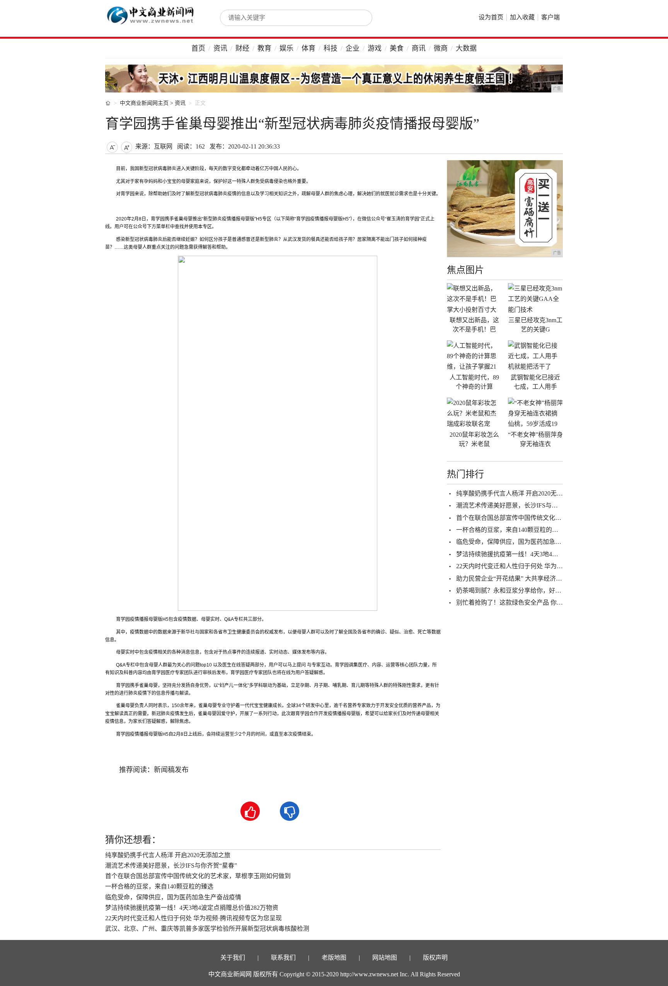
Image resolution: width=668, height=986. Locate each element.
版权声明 (435, 957)
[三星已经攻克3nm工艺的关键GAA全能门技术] (535, 298)
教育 (264, 48)
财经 (242, 48)
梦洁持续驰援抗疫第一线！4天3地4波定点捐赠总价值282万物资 (191, 907)
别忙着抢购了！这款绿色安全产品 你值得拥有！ (522, 602)
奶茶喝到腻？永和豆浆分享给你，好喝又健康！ (521, 590)
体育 (308, 48)
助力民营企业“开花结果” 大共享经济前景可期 (518, 578)
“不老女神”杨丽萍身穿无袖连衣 (535, 439)
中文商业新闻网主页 (144, 103)
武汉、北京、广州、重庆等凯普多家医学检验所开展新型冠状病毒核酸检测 (207, 928)
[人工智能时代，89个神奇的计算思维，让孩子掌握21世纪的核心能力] (474, 355)
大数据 (466, 48)
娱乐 (286, 48)
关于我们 (232, 957)
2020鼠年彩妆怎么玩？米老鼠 (474, 439)
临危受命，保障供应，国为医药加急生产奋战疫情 (173, 897)
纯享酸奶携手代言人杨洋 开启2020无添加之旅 (167, 855)
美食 (397, 48)
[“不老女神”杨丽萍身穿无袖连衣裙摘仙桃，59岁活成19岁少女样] (535, 413)
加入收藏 (522, 17)
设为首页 (491, 17)
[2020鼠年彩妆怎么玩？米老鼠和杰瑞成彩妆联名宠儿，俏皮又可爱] (474, 413)
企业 (353, 48)
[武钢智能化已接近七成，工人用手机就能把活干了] (535, 355)
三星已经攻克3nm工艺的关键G (535, 325)
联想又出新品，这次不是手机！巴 (474, 325)
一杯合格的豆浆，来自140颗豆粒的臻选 (159, 886)
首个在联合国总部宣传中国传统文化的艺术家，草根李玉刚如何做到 (198, 876)
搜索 (358, 18)
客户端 (550, 17)
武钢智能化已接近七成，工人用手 (535, 382)
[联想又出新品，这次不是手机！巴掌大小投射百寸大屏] (474, 298)
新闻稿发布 (171, 770)
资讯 (220, 48)
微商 (441, 48)
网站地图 (384, 957)
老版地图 (334, 957)
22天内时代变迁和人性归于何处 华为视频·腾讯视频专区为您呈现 (193, 918)
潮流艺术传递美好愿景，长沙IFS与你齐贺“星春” (171, 865)
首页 (198, 48)
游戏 (375, 48)
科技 (330, 48)
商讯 (419, 48)
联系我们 (283, 957)
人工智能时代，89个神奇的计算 (474, 382)
